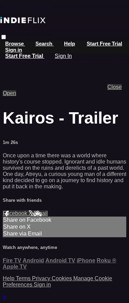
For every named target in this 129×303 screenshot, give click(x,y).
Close (114, 87)
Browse (15, 43)
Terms (24, 278)
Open (9, 93)
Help (69, 43)
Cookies (62, 278)
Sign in (13, 50)
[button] (3, 37)
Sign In (63, 56)
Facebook (16, 213)
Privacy (42, 278)
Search (44, 43)
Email (41, 213)
